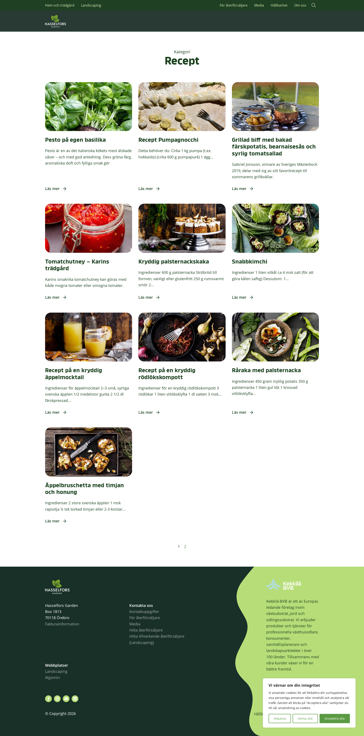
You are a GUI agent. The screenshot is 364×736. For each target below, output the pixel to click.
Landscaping (91, 5)
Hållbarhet (279, 5)
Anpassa (280, 718)
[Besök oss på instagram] (57, 698)
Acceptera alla (335, 718)
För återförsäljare (234, 5)
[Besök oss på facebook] (48, 698)
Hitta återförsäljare (146, 630)
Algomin (52, 677)
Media (259, 5)
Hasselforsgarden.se (62, 21)
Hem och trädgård (59, 5)
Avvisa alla (305, 718)
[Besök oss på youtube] (66, 698)
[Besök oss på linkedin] (75, 698)
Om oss (300, 5)
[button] (313, 5)
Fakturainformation (62, 623)
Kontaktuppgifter (144, 611)
